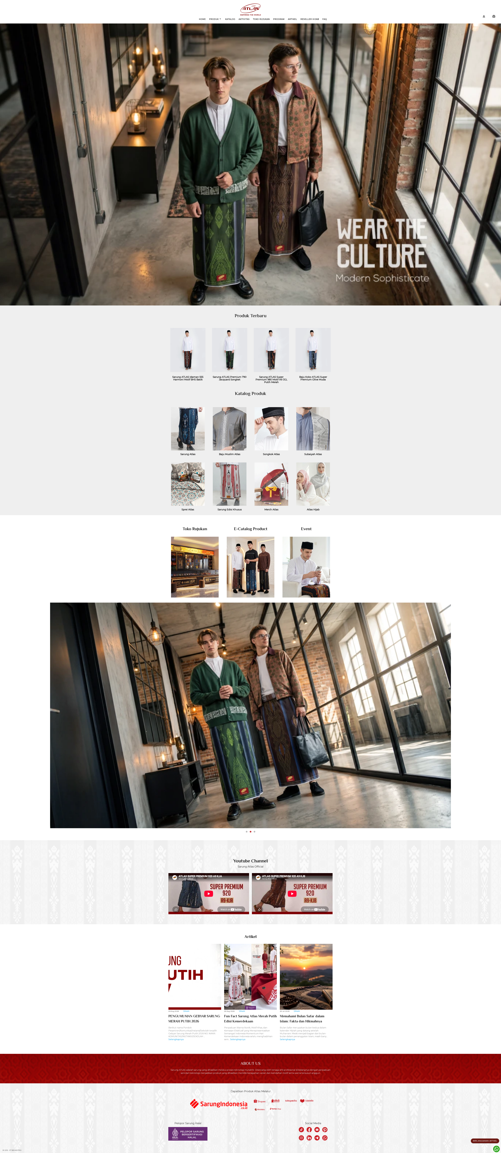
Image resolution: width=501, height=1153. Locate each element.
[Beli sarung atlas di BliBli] (275, 1101)
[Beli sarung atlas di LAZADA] (307, 1101)
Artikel (292, 19)
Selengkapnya (176, 1039)
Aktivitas (244, 19)
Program (279, 19)
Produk (215, 18)
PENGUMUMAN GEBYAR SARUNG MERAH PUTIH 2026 (194, 1019)
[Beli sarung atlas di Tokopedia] (291, 1101)
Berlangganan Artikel (485, 1141)
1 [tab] (246, 831)
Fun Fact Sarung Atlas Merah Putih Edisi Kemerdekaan (250, 1019)
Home (202, 19)
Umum (186, 1011)
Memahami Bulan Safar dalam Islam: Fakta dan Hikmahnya (302, 1019)
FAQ (324, 19)
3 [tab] (254, 831)
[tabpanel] (250, 718)
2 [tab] (250, 831)
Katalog (230, 19)
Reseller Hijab (309, 19)
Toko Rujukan (261, 19)
